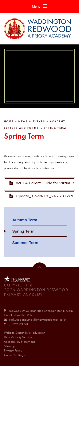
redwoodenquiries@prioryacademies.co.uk (37, 319)
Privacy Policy (13, 350)
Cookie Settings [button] (14, 355)
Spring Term (55, 128)
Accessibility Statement (19, 342)
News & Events (31, 121)
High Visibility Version (18, 337)
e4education (37, 332)
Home (8, 121)
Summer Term (25, 242)
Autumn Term (24, 219)
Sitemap (9, 346)
